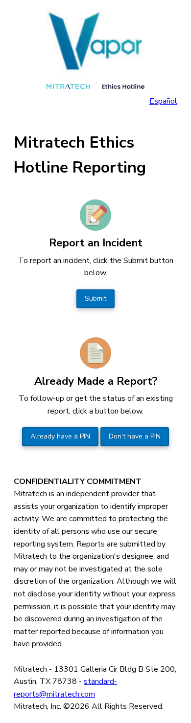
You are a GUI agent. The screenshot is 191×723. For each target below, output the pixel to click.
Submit (95, 298)
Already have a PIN (60, 436)
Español (163, 101)
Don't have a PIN (135, 436)
